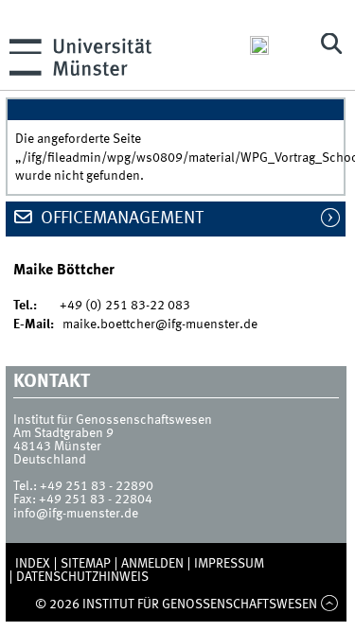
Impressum (229, 563)
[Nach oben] (329, 604)
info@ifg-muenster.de (75, 513)
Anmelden (152, 563)
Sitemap (86, 563)
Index (32, 563)
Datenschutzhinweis (82, 577)
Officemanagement (120, 218)
